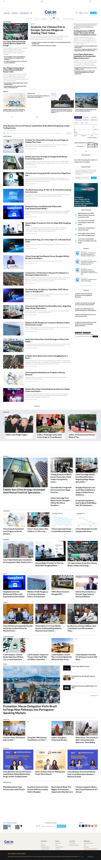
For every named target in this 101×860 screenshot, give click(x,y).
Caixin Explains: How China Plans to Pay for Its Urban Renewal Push (86, 110)
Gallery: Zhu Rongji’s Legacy (16, 435)
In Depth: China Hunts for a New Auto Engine (44, 45)
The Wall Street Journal (88, 843)
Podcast (36, 18)
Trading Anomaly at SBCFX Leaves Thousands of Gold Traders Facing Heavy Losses (85, 33)
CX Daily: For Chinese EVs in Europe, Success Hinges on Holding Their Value (46, 141)
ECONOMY (6, 511)
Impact (58, 18)
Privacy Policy (72, 843)
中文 (77, 13)
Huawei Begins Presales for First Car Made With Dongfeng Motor (48, 224)
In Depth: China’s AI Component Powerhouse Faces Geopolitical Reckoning (83, 295)
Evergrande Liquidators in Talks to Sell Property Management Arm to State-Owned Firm (84, 72)
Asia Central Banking (68, 18)
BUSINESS (6, 539)
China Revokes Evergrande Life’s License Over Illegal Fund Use (48, 174)
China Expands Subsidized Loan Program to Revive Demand (45, 373)
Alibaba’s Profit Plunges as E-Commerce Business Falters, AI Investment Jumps (47, 324)
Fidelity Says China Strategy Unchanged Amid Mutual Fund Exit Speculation (46, 158)
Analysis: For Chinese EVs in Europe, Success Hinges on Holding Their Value (48, 30)
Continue (90, 856)
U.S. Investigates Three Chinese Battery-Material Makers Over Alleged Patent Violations (15, 58)
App (42, 843)
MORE (68, 133)
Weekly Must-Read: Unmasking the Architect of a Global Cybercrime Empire (47, 390)
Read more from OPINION (86, 285)
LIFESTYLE (6, 719)
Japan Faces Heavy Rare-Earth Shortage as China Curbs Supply (47, 340)
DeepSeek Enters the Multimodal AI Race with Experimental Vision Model (43, 207)
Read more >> (78, 174)
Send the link (61, 826)
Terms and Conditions (73, 845)
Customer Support (59, 847)
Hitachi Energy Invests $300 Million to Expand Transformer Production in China (86, 215)
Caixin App (6, 13)
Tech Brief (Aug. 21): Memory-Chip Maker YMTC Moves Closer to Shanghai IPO (46, 290)
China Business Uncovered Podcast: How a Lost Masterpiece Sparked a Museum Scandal (82, 774)
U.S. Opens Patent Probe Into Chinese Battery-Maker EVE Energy (14, 43)
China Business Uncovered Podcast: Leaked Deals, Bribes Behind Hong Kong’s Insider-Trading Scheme (17, 774)
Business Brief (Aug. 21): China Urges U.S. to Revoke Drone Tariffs (48, 241)
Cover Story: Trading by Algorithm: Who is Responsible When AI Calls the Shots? (85, 49)
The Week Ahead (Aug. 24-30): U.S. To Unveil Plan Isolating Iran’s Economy (48, 191)
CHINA (5, 602)
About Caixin (58, 843)
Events (51, 18)
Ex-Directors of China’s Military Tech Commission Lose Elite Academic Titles (82, 628)
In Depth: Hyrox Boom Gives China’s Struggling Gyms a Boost (46, 357)
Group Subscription (45, 849)
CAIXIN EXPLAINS (8, 636)
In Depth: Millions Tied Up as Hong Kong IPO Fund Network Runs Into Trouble (14, 110)
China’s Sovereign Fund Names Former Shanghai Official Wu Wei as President (47, 257)
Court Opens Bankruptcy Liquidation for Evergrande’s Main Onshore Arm (85, 56)
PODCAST (6, 748)
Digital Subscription (45, 847)
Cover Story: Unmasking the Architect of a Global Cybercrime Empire (38, 96)
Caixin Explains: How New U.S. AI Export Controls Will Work (86, 657)
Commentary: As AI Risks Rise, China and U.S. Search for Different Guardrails (89, 263)
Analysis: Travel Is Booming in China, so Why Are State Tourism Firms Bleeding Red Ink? (61, 111)
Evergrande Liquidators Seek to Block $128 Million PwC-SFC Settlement (86, 502)
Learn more (81, 856)
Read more (37, 406)
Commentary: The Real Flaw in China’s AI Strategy (89, 280)
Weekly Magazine (24, 13)
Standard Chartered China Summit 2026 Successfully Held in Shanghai (37, 789)
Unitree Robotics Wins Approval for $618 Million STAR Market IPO (15, 86)
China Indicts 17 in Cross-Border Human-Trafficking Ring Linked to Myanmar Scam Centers (48, 628)
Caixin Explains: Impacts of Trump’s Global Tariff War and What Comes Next (37, 657)
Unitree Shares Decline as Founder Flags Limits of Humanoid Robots (86, 594)
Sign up (94, 177)
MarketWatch (86, 847)
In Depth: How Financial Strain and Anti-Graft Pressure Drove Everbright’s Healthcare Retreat (86, 324)
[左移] (4, 423)
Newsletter (14, 13)
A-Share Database (93, 137)
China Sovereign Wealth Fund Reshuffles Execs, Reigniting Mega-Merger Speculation (48, 307)
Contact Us (57, 849)
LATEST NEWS (7, 136)
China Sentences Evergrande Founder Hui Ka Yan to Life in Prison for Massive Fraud (18, 628)
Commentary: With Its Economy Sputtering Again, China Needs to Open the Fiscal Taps (89, 272)
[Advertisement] (50, 447)
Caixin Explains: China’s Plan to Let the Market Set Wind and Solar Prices (61, 657)
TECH (4, 574)
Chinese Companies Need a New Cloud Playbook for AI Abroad (86, 789)
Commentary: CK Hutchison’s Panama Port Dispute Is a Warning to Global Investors (47, 274)
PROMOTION (7, 782)
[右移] (96, 423)
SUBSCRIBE (93, 13)
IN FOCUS (6, 412)
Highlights (44, 18)
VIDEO (5, 664)
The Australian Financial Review (90, 849)
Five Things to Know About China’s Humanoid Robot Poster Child (13, 70)
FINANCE (6, 456)
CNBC (85, 845)
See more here (94, 412)
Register (87, 13)
